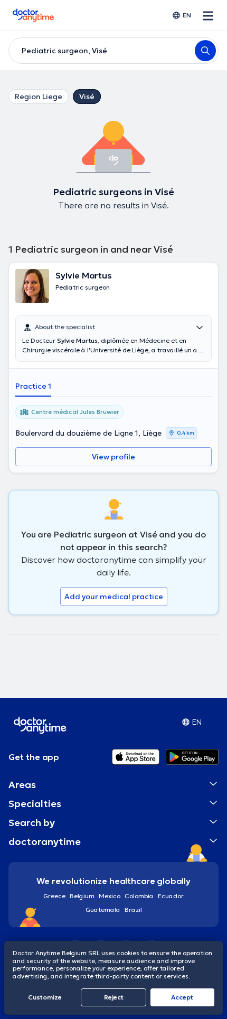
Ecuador (171, 896)
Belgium (82, 896)
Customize (45, 997)
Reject (114, 997)
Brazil (133, 910)
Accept (182, 997)
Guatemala (103, 910)
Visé (86, 96)
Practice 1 (33, 386)
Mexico (109, 896)
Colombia (139, 896)
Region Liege (38, 96)
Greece (54, 896)
